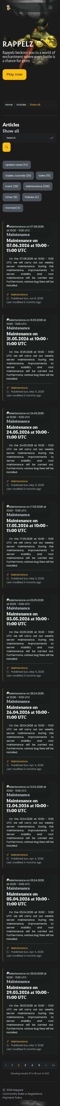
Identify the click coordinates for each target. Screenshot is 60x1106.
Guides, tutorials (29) (18, 175)
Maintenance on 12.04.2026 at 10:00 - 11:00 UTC (27, 805)
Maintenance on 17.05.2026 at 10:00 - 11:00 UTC (27, 525)
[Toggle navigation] (50, 7)
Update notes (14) (16, 165)
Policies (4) (32, 197)
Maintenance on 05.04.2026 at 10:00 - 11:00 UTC (28, 899)
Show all (35, 105)
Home (9, 105)
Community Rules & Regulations (22, 1094)
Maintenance (19, 294)
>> (53, 1065)
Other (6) (11, 197)
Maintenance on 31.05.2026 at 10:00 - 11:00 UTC (27, 338)
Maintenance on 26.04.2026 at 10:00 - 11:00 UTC (28, 712)
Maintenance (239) (38, 186)
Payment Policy (12, 1097)
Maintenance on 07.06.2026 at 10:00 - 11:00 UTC (28, 245)
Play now (14, 74)
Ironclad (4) (12, 208)
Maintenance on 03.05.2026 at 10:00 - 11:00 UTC (28, 619)
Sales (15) (45, 175)
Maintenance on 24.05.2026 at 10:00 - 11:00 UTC (28, 432)
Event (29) (11, 186)
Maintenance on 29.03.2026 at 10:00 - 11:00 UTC (28, 992)
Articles (21, 105)
